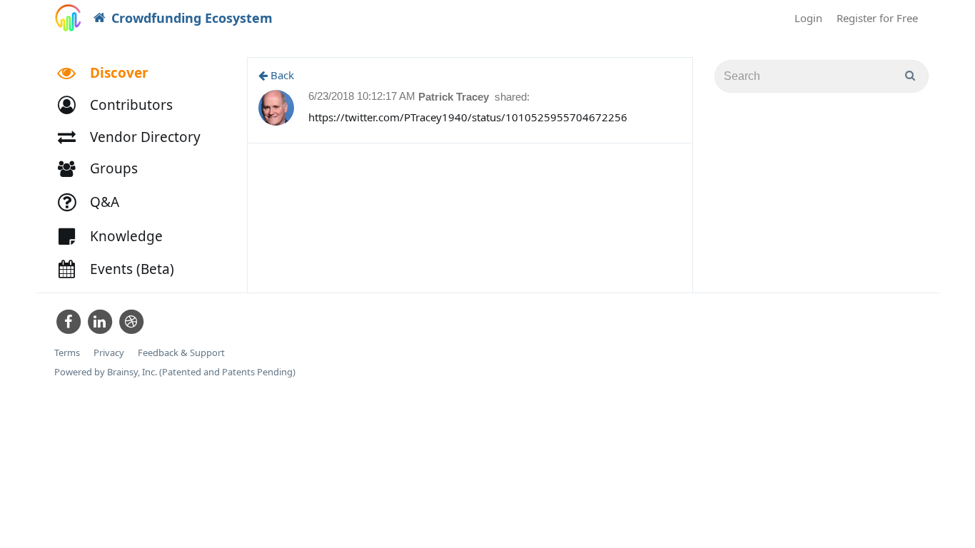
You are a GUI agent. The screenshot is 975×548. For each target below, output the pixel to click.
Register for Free (877, 18)
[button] (122, 105)
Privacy (109, 353)
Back (281, 75)
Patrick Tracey (455, 97)
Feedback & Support (181, 353)
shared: (512, 97)
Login (808, 18)
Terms (67, 353)
